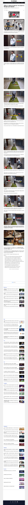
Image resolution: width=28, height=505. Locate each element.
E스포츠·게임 (10, 2)
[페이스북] (4, 10)
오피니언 (12, 2)
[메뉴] (4, 1)
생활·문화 (19, 2)
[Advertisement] (14, 71)
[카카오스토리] (13, 502)
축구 (6, 2)
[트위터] (5, 10)
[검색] (24, 1)
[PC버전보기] (17, 502)
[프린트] (9, 10)
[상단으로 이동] (27, 503)
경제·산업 (22, 2)
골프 (3, 2)
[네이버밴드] (8, 10)
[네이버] (15, 502)
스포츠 (8, 2)
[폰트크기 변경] (23, 10)
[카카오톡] (6, 10)
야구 (5, 2)
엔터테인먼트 (15, 2)
